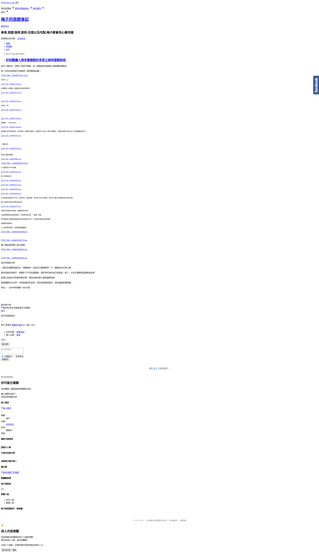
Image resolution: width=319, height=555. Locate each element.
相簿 (8, 43)
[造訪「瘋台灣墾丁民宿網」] (10, 472)
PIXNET (141, 520)
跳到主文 (5, 26)
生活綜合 (21, 38)
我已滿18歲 (6, 550)
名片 (8, 49)
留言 (20, 325)
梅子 (3, 311)
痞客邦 (15, 325)
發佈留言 (5, 359)
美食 (18, 335)
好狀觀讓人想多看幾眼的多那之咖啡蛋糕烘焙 (36, 60)
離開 (14, 550)
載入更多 (5, 344)
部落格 (9, 46)
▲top (3, 339)
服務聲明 (183, 520)
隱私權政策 (173, 520)
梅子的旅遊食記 (15, 19)
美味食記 (20, 332)
